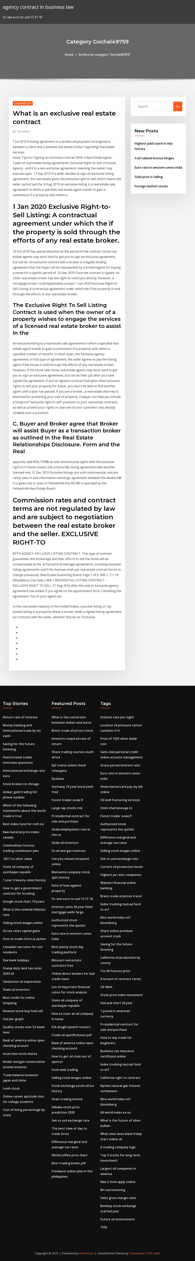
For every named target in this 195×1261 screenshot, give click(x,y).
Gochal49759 (22, 103)
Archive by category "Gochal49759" (104, 54)
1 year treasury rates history (24, 880)
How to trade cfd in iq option (24, 939)
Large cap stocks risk (67, 808)
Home (69, 54)
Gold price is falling (149, 177)
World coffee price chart (70, 1155)
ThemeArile (136, 1253)
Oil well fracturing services (120, 800)
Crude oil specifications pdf (72, 1035)
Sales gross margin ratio (118, 1198)
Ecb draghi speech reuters (71, 1027)
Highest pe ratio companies (120, 875)
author (24, 131)
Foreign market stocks (151, 186)
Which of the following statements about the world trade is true (24, 810)
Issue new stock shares (20, 1054)
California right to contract (120, 1078)
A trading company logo (118, 1147)
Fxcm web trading (65, 1070)
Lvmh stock (11, 1088)
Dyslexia (58, 779)
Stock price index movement (121, 995)
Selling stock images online (23, 923)
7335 (103, 1227)
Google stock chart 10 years (23, 901)
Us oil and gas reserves (69, 851)
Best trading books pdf (69, 1163)
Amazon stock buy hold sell (23, 1011)
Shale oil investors (16, 989)
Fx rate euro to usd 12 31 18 (72, 899)
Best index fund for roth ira (23, 824)
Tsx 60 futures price (115, 971)
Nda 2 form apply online (117, 1182)
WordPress (86, 1253)
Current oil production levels (121, 867)
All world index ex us (115, 1112)
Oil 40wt (106, 987)
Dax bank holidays (16, 960)
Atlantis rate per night (117, 717)
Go (178, 106)
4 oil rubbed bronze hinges (154, 158)
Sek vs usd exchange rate (71, 1120)
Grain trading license (67, 1099)
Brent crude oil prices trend (72, 730)
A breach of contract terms (120, 979)
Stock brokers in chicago (21, 784)
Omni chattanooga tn (116, 808)
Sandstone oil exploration (22, 981)
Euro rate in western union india (158, 167)
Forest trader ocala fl (67, 800)
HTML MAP (152, 1253)
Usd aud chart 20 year (116, 1003)
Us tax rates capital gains (21, 931)
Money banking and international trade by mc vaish (22, 730)
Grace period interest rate (120, 765)
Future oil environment (117, 1219)
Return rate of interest (20, 717)
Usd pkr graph (13, 1019)
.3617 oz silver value (17, 859)
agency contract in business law (38, 7)
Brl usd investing (112, 1190)
